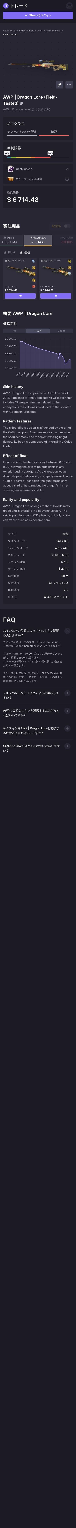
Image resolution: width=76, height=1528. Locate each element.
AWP (39, 30)
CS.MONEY (9, 30)
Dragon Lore (53, 30)
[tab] (14, 331)
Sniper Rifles (26, 30)
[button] (38, 169)
